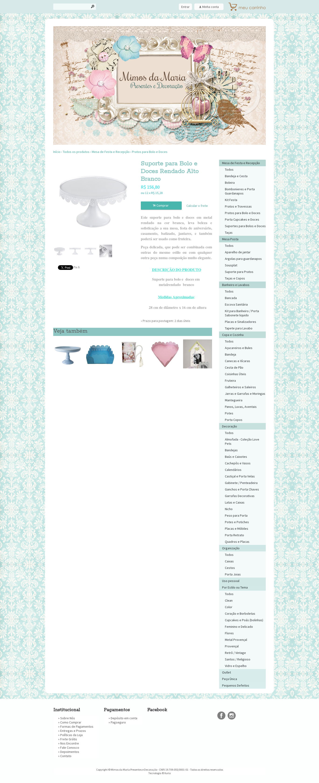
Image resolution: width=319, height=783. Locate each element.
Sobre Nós (67, 718)
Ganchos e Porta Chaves (242, 489)
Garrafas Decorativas (240, 496)
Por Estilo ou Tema (235, 587)
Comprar (161, 205)
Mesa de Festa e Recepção (111, 152)
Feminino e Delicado (239, 626)
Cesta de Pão (234, 367)
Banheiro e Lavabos (235, 285)
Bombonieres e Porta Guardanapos (240, 191)
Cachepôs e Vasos (238, 463)
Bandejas (231, 450)
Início (56, 152)
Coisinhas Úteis (235, 374)
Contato (65, 756)
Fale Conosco (69, 747)
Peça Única (229, 679)
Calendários (233, 470)
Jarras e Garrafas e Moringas (245, 394)
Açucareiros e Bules (238, 348)
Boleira (230, 182)
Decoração (229, 426)
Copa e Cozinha (233, 335)
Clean (229, 600)
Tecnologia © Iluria (159, 773)
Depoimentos (69, 752)
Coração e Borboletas (240, 613)
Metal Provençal (236, 640)
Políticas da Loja (71, 735)
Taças (229, 232)
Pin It (77, 267)
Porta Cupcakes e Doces (242, 219)
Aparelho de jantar (238, 252)
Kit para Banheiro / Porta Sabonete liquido (242, 313)
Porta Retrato (234, 535)
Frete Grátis (68, 739)
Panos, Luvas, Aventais (241, 407)
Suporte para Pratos (239, 272)
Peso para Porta (236, 515)
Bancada (231, 298)
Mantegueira (233, 400)
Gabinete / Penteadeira (241, 483)
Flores (229, 633)
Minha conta (210, 7)
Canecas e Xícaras (237, 361)
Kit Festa (231, 200)
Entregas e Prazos (73, 731)
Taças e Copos (235, 278)
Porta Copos (233, 420)
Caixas (229, 561)
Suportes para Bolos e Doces (245, 226)
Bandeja (230, 354)
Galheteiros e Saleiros (240, 387)
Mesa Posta (230, 239)
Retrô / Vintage (235, 653)
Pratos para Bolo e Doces (149, 152)
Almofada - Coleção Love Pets (242, 441)
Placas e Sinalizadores (240, 322)
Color (228, 607)
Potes (229, 413)
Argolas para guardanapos (243, 259)
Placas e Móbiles (236, 528)
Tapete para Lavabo (238, 328)
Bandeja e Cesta (236, 176)
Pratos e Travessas (238, 206)
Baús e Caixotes (236, 457)
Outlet (226, 672)
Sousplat (231, 265)
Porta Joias (233, 574)
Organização (231, 548)
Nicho (229, 509)
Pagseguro (118, 722)
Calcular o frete (197, 206)
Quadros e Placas (237, 542)
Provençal (232, 646)
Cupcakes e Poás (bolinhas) (244, 620)
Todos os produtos (76, 152)
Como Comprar (70, 722)
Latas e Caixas (235, 502)
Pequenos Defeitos (235, 685)
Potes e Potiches (237, 522)
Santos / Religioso (237, 659)
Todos (229, 169)
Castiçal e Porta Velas (240, 476)
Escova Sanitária (236, 304)
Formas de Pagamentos (76, 726)
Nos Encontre (69, 743)
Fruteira (230, 380)
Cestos (230, 568)
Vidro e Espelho (236, 666)
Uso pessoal (230, 581)
